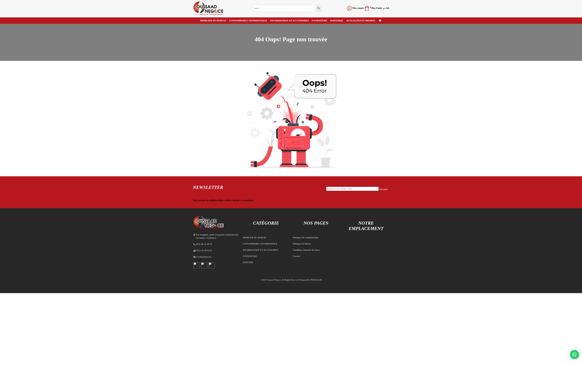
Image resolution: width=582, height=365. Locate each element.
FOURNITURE (319, 20)
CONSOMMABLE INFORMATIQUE (248, 20)
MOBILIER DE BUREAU (213, 20)
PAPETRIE (248, 262)
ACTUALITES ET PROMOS (360, 20)
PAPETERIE (336, 20)
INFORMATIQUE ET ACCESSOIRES (289, 20)
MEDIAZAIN (316, 280)
